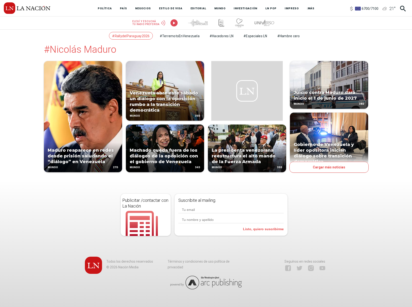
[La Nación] (27, 8)
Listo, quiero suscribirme (263, 229)
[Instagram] (311, 268)
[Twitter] (299, 268)
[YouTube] (322, 268)
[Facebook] (288, 268)
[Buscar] (403, 8)
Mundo (53, 167)
